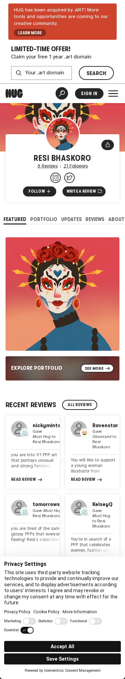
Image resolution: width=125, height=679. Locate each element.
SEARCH (96, 73)
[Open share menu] (107, 145)
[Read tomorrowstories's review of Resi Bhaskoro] (33, 531)
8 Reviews (48, 166)
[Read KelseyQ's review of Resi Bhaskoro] (92, 531)
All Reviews (80, 404)
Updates (71, 219)
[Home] (14, 93)
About (116, 219)
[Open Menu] (113, 93)
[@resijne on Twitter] (69, 178)
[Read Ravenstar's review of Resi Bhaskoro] (92, 452)
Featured (14, 219)
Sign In (89, 93)
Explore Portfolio (36, 368)
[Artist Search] (62, 93)
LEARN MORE (30, 32)
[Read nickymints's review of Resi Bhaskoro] (33, 452)
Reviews (95, 219)
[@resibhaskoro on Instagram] (55, 178)
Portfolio (43, 219)
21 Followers (76, 166)
